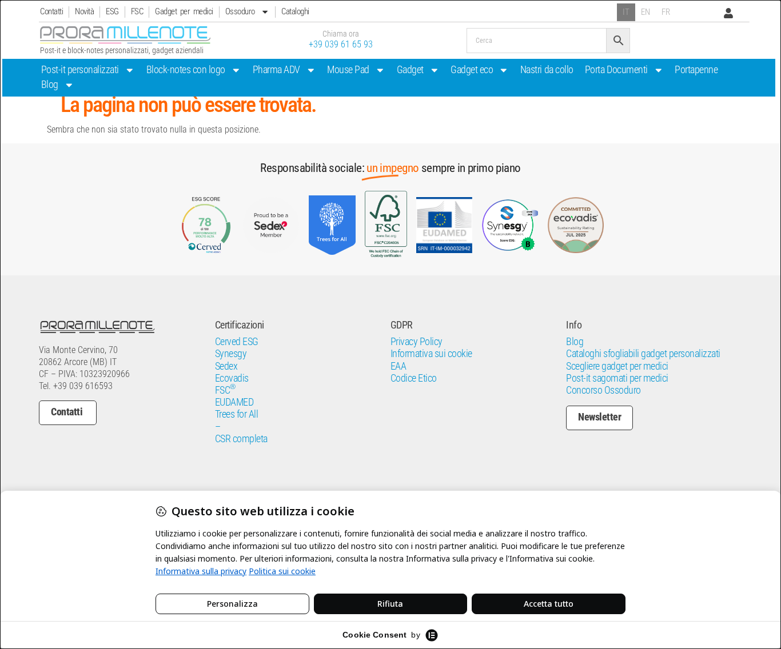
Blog (49, 84)
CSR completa (241, 438)
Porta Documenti (616, 69)
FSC (137, 11)
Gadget (410, 69)
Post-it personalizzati (80, 69)
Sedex (226, 366)
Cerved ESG (236, 341)
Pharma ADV (276, 69)
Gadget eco (472, 69)
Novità (84, 11)
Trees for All (236, 414)
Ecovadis (232, 378)
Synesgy (231, 353)
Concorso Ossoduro (603, 390)
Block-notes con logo (185, 69)
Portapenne (696, 69)
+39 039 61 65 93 (341, 44)
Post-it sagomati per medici (617, 378)
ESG (112, 11)
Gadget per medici (184, 11)
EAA (398, 366)
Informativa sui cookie (431, 353)
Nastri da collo (546, 69)
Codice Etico (413, 378)
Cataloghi (295, 11)
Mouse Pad (348, 69)
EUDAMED (234, 402)
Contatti (51, 11)
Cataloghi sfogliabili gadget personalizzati (643, 353)
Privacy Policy (416, 341)
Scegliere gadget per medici (617, 366)
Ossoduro (240, 11)
